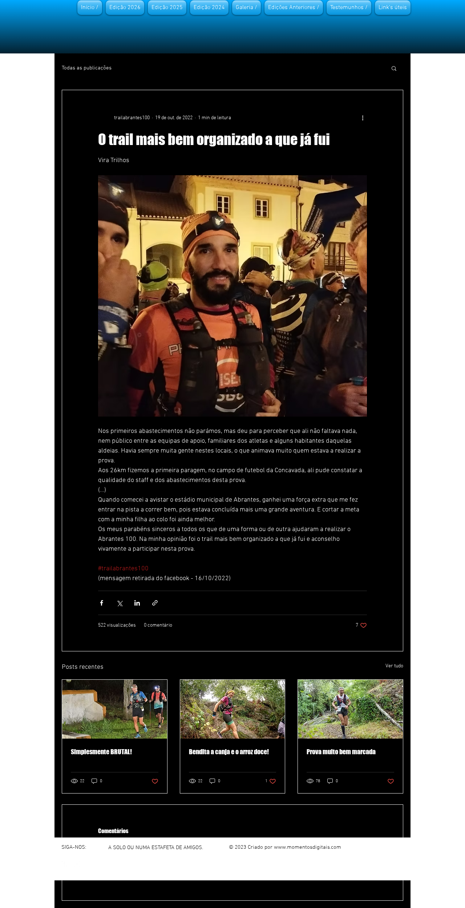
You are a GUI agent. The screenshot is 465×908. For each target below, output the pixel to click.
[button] (394, 68)
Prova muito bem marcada (341, 752)
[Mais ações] (362, 117)
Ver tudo (394, 666)
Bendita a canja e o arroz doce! (229, 752)
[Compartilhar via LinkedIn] (137, 602)
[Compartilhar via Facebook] (101, 602)
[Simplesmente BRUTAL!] (114, 709)
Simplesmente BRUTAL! (101, 752)
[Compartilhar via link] (154, 602)
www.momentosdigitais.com (307, 847)
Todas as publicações (87, 68)
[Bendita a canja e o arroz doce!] (232, 709)
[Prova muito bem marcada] (350, 709)
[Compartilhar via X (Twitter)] (119, 602)
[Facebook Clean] (65, 864)
